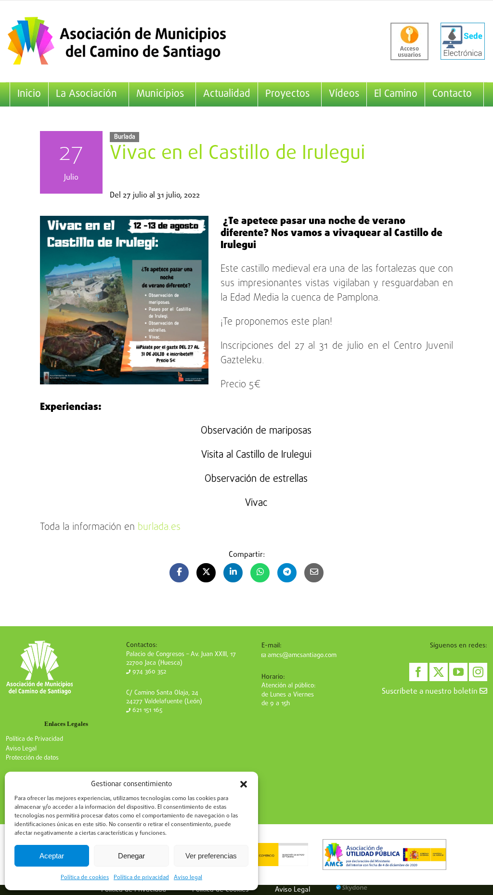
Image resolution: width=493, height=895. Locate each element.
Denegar (131, 856)
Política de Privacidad (34, 739)
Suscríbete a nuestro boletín (431, 692)
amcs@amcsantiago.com (301, 655)
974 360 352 (148, 671)
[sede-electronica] (463, 41)
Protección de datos (32, 758)
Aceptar (51, 856)
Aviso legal (188, 877)
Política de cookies (85, 877)
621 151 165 (146, 710)
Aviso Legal (21, 748)
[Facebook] (418, 672)
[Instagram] (478, 672)
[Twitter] (438, 672)
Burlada (124, 137)
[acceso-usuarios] (409, 41)
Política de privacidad (141, 877)
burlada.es (159, 527)
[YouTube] (458, 672)
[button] (243, 784)
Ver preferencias (211, 856)
